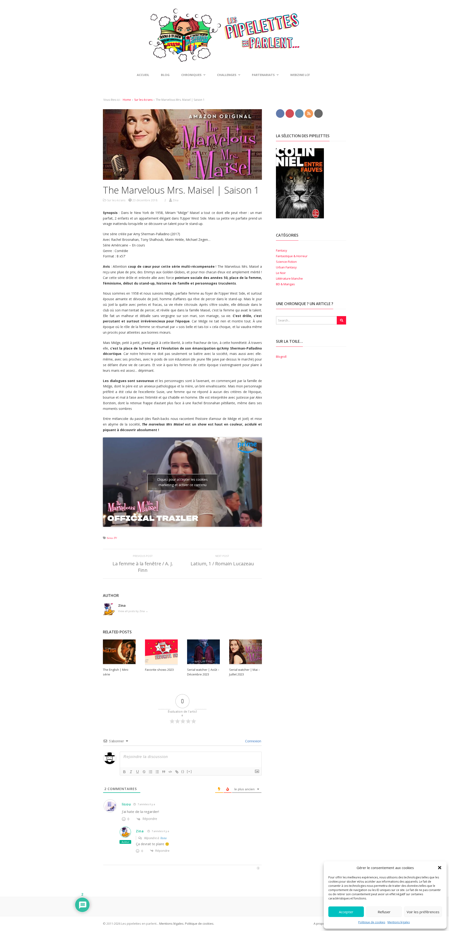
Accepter (346, 911)
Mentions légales (398, 922)
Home (127, 100)
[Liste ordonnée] (150, 772)
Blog (165, 75)
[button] (439, 867)
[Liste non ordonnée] (157, 772)
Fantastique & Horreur (292, 256)
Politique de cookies (371, 922)
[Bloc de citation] (163, 772)
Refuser (384, 911)
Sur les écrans (143, 100)
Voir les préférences (423, 911)
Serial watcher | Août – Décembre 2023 (203, 672)
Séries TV (112, 538)
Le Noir (281, 273)
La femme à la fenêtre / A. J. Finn (142, 566)
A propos (320, 923)
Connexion (252, 741)
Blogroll (281, 356)
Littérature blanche (289, 278)
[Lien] (177, 772)
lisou (126, 804)
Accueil (143, 75)
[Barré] (144, 772)
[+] (189, 771)
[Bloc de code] (170, 772)
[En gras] (124, 772)
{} (183, 771)
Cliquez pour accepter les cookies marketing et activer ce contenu (182, 482)
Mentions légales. (171, 923)
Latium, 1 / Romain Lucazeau (222, 563)
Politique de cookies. (199, 923)
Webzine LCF (300, 75)
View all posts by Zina (133, 611)
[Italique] (131, 772)
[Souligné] (137, 772)
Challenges (226, 75)
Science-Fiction (286, 262)
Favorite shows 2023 (159, 670)
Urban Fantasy (286, 267)
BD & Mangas (285, 284)
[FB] (280, 113)
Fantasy (281, 250)
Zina (140, 831)
